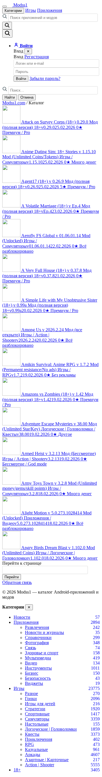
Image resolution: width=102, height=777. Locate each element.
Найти (10, 97)
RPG (29, 744)
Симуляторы (37, 719)
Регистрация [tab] (36, 56)
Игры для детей (40, 703)
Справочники (38, 637)
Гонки (31, 698)
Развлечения (37, 627)
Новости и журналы (44, 632)
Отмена (26, 97)
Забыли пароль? (44, 78)
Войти (21, 79)
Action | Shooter (39, 764)
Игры (30, 10)
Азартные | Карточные (47, 759)
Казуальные (36, 749)
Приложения (49, 10)
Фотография (37, 642)
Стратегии (35, 708)
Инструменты (38, 668)
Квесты (32, 734)
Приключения (38, 739)
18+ (17, 769)
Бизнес (31, 673)
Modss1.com (13, 102)
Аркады (32, 754)
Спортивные (37, 713)
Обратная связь (17, 582)
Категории (13, 10)
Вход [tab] (18, 56)
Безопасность (38, 678)
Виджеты (34, 683)
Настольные (36, 724)
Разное (31, 693)
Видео (31, 663)
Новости (22, 617)
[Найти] (7, 25)
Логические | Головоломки (51, 729)
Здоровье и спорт (41, 652)
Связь (30, 647)
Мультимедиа (38, 657)
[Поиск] (7, 33)
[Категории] (4, 6)
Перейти (12, 577)
